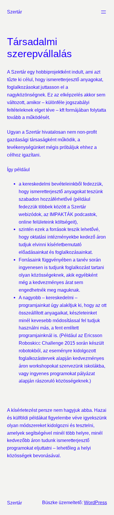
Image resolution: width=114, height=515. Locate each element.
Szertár (14, 11)
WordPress (95, 502)
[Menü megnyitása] (103, 12)
